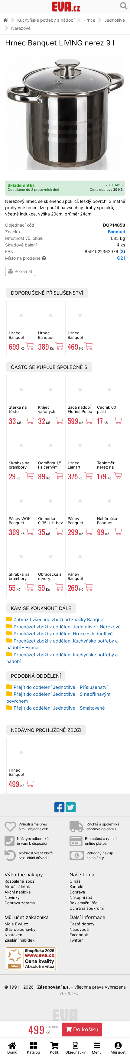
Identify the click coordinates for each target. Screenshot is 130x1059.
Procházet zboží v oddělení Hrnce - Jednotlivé (63, 633)
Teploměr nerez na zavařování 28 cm (107, 469)
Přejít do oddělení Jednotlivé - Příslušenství (61, 687)
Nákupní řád (81, 898)
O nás (75, 881)
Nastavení (14, 935)
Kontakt (77, 887)
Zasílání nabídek (19, 940)
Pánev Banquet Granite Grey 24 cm (80, 581)
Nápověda (79, 929)
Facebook (79, 935)
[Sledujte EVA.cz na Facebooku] (59, 807)
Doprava (77, 892)
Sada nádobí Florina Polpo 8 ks (80, 411)
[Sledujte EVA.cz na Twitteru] (71, 807)
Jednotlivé (114, 20)
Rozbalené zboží (20, 881)
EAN (65, 251)
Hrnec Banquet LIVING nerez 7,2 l (80, 339)
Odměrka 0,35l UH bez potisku (50, 523)
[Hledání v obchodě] (124, 6)
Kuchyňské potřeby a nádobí (45, 20)
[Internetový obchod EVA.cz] (66, 6)
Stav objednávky (20, 929)
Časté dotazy (82, 924)
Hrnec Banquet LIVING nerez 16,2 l (21, 339)
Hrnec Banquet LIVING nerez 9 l (21, 776)
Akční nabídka (18, 892)
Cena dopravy (106, 189)
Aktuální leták (17, 887)
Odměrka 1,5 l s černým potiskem (49, 467)
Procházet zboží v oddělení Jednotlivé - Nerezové (67, 627)
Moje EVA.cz (16, 924)
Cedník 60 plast (106, 409)
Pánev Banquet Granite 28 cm (78, 525)
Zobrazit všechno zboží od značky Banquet (59, 619)
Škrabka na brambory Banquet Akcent (19, 581)
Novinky (12, 898)
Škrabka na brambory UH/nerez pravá (19, 469)
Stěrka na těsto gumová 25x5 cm (18, 414)
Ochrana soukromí (87, 908)
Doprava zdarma (20, 903)
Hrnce (89, 20)
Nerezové (21, 28)
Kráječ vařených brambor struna (46, 414)
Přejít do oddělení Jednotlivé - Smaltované (59, 708)
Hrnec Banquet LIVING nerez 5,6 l (50, 339)
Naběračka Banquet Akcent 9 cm (109, 523)
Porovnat (22, 271)
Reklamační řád (84, 903)
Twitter (76, 940)
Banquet (116, 231)
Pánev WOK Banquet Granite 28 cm (20, 525)
